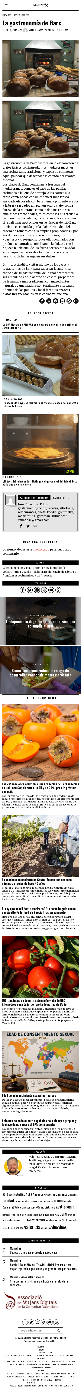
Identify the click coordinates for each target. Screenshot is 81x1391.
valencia (32, 1226)
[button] (58, 1330)
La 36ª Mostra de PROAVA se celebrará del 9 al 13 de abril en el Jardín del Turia (39, 326)
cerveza (40, 1201)
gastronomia (65, 1207)
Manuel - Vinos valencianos (25, 1277)
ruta (64, 1220)
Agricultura (24, 1194)
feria (53, 1207)
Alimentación (49, 1194)
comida (67, 1201)
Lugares (6, 15)
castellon (25, 1201)
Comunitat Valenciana (14, 1207)
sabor (70, 1220)
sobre (5, 1228)
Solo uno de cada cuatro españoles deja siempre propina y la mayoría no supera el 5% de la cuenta (39, 1122)
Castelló (33, 1201)
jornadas (6, 1214)
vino (54, 1227)
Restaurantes (21, 15)
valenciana (46, 1228)
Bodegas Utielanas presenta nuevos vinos (33, 1252)
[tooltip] (42, 301)
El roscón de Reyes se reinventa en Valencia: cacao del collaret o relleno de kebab (40, 404)
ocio (52, 1214)
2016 (5, 1194)
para (63, 1213)
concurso (32, 1207)
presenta (7, 1220)
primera (16, 1220)
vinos (62, 1227)
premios (71, 1214)
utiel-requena (16, 1227)
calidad (8, 1200)
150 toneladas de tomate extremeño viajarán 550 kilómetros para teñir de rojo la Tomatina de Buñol (34, 1002)
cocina (59, 1200)
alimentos (62, 1194)
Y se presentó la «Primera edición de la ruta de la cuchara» (39, 1283)
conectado (41, 549)
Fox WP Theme (59, 1337)
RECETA (25, 1220)
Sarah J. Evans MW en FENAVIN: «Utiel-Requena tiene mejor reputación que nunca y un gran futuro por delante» (43, 1267)
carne (17, 1201)
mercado (38, 1214)
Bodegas (74, 1194)
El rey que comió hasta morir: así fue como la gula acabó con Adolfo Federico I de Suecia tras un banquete (39, 910)
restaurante (38, 1219)
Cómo (40, 1207)
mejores (28, 1214)
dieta (47, 1207)
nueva (46, 1214)
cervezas (49, 1201)
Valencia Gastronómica (41, 30)
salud (75, 1220)
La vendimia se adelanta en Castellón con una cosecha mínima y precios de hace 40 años (37, 881)
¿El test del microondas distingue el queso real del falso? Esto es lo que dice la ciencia (39, 483)
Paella (57, 1214)
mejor (21, 1214)
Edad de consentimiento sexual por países (29, 1095)
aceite (12, 1194)
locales (14, 1214)
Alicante (38, 1194)
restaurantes (53, 1220)
